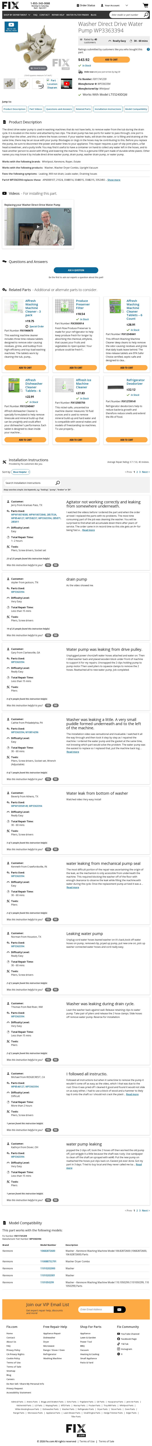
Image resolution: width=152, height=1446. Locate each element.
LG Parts (38, 1405)
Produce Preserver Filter (83, 304)
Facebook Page (129, 1338)
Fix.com (11, 1327)
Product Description (14, 108)
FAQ (35, 14)
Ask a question (76, 270)
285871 (57, 518)
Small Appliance (88, 1358)
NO (55, 565)
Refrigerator (49, 1354)
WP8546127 (17, 518)
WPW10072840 (37, 514)
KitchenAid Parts (24, 1405)
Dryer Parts (102, 1409)
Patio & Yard (86, 1362)
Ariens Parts (32, 1401)
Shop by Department (15, 14)
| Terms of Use (86, 1441)
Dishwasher (49, 1337)
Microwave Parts (35, 1413)
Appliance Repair (52, 1333)
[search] (146, 14)
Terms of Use (13, 1362)
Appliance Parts (53, 1413)
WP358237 (31, 518)
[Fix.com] (12, 5)
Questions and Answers (59, 108)
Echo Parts (71, 1401)
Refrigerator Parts (86, 1409)
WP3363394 (44, 518)
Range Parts (18, 1413)
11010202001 (47, 1275)
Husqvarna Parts (115, 1401)
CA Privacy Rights (15, 1354)
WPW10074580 (19, 514)
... (113, 179)
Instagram (126, 1349)
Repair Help (58, 14)
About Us (11, 1341)
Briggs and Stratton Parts (52, 1401)
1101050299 (47, 1282)
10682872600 (47, 1250)
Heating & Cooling (89, 1354)
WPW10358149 (19, 806)
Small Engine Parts (92, 1413)
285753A (51, 514)
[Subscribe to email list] (120, 1309)
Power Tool (86, 1341)
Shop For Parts (90, 1327)
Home (10, 1333)
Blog (93, 14)
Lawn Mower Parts (72, 1413)
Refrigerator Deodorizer (136, 381)
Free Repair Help (55, 1327)
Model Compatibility (136, 108)
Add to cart (111, 59)
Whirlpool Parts (126, 1405)
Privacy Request (15, 1388)
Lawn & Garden (88, 1337)
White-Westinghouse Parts (27, 1409)
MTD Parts (65, 1405)
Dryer (46, 1341)
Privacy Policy (13, 1349)
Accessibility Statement (19, 1392)
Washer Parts (68, 1409)
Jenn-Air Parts (133, 1401)
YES (48, 565)
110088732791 (48, 1261)
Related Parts (83, 108)
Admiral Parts (17, 1401)
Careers (10, 1379)
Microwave (48, 1345)
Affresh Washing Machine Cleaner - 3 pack (33, 308)
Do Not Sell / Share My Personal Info (21, 1383)
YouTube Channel (130, 1333)
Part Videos (36, 108)
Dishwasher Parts (51, 1409)
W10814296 (31, 732)
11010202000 (47, 1268)
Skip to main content (76, 19)
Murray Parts (79, 1405)
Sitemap (11, 1370)
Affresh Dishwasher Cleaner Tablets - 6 (33, 385)
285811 (15, 521)
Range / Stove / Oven (54, 1349)
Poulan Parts (94, 1405)
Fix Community (128, 1327)
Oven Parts (130, 1409)
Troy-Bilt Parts (110, 1405)
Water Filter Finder (77, 14)
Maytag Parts (52, 1405)
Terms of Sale (14, 1366)
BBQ (82, 1345)
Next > (146, 472)
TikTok (124, 1344)
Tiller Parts (76, 1416)
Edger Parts (131, 1413)
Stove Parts (116, 1409)
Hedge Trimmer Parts (113, 1413)
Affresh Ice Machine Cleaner (83, 383)
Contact (44, 14)
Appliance (85, 1333)
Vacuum (84, 1349)
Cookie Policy (13, 1358)
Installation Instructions (108, 108)
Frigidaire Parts (86, 1401)
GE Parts (100, 1401)
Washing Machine (52, 1358)
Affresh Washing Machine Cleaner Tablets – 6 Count (134, 309)
